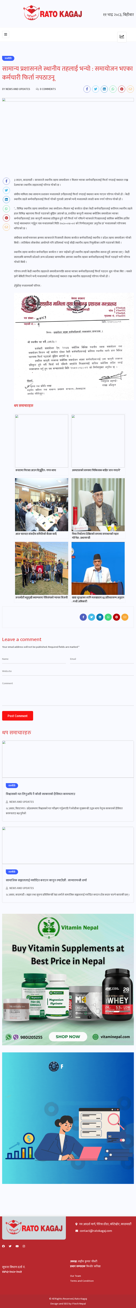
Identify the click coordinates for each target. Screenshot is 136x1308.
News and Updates (21, 801)
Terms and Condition (82, 1281)
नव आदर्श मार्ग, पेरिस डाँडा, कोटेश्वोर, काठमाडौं (104, 1224)
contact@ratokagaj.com (96, 1230)
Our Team (75, 1276)
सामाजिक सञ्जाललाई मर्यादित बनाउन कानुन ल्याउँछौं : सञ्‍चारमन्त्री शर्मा (46, 880)
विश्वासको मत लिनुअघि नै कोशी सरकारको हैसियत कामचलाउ (40, 794)
